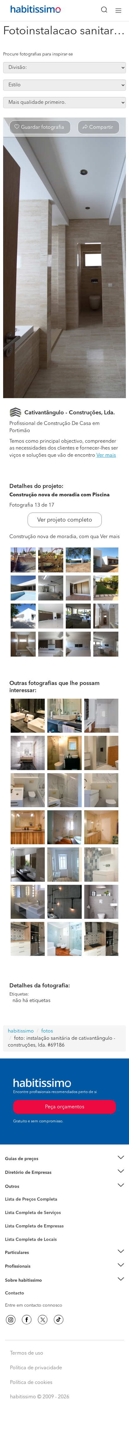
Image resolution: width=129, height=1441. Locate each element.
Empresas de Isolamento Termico (38, 1218)
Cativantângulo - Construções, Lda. (69, 413)
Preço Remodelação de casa (33, 1172)
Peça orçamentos (64, 1430)
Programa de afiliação (27, 1300)
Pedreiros (14, 1230)
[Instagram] (10, 1319)
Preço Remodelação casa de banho (40, 1166)
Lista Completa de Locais (31, 1239)
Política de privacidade (36, 1368)
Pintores (13, 1224)
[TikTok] (58, 1319)
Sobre (11, 1288)
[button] (64, 1159)
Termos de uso (26, 1353)
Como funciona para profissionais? (40, 1274)
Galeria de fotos (21, 1206)
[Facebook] (26, 1319)
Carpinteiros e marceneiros (32, 1236)
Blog (10, 1194)
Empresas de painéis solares (33, 1180)
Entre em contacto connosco (33, 1305)
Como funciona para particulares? (39, 1260)
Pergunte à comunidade (29, 1200)
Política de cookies (31, 1382)
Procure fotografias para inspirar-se (38, 54)
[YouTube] (42, 1319)
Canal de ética (19, 1294)
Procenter (14, 1213)
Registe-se (15, 1266)
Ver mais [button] (106, 455)
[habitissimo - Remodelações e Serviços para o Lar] (28, 10)
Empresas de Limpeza (27, 1186)
